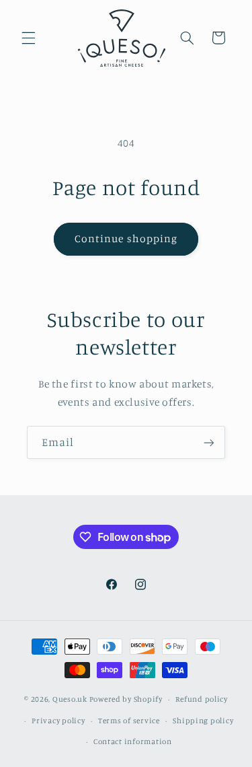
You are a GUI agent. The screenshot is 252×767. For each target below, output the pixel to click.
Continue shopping (126, 238)
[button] (28, 37)
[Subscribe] (209, 442)
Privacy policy (58, 720)
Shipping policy (203, 720)
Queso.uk (69, 699)
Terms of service (129, 720)
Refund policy (201, 699)
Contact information (132, 741)
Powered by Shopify (126, 699)
